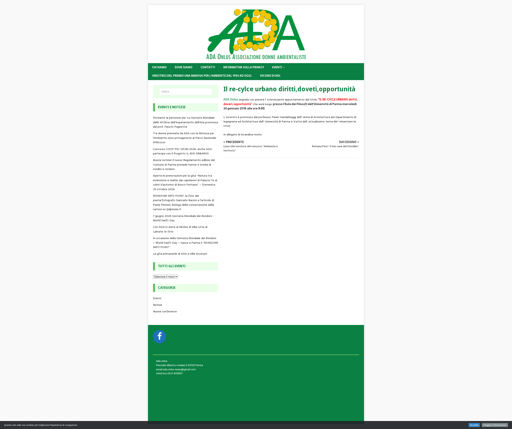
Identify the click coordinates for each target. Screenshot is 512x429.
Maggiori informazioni (494, 425)
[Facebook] (159, 336)
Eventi (277, 67)
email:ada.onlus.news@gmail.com (176, 369)
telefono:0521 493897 (169, 373)
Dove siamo (183, 67)
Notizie (157, 305)
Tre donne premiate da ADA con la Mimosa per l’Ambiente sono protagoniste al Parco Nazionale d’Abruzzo (184, 137)
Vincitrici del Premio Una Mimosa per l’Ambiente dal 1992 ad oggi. (202, 75)
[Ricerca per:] (185, 91)
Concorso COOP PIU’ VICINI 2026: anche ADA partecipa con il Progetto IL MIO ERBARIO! (182, 151)
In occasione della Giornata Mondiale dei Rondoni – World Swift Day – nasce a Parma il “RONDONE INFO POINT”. (185, 242)
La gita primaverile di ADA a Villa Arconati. (180, 253)
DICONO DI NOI (270, 75)
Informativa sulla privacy (243, 67)
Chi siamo (159, 67)
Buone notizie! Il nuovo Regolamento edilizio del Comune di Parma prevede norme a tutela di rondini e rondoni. (184, 164)
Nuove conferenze (165, 311)
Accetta (474, 425)
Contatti (208, 67)
